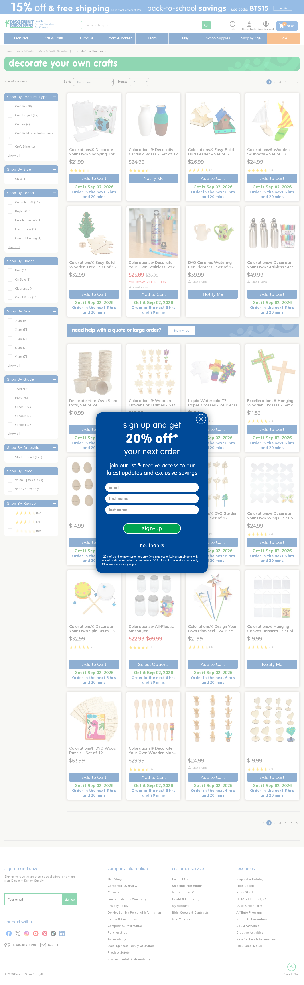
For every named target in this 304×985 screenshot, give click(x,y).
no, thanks (152, 545)
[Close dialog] (201, 419)
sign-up (152, 528)
